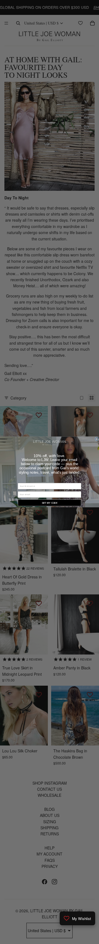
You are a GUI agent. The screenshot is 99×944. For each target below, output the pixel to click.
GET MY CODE (49, 503)
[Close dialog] (96, 439)
